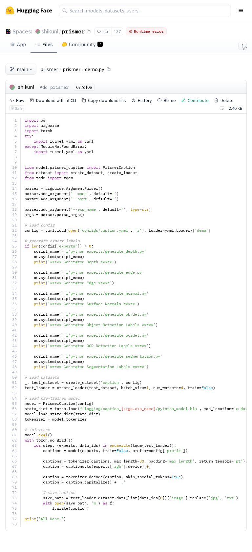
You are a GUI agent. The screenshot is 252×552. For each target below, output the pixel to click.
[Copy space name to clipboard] (89, 31)
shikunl (49, 31)
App (21, 44)
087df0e (84, 87)
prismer (73, 31)
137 (117, 31)
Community (85, 44)
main (22, 69)
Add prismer (54, 87)
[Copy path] (109, 69)
